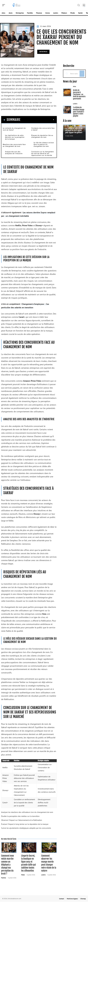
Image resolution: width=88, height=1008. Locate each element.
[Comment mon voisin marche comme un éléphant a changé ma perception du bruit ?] (8, 847)
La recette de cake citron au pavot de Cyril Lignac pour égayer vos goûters (73, 130)
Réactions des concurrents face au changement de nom (14, 145)
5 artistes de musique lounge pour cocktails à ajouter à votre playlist (78, 111)
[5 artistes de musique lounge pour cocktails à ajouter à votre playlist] (67, 109)
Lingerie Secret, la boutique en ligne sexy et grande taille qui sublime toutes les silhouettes (28, 863)
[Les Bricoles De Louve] (16, 5)
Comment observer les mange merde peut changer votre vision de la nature (48, 863)
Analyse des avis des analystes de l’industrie (13, 153)
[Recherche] (78, 5)
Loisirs (43, 875)
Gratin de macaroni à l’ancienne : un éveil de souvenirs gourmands (79, 94)
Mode (23, 875)
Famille (3, 878)
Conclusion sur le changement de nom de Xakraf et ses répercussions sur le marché (42, 153)
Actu (74, 86)
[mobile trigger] (4, 5)
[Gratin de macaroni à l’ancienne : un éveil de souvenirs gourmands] (67, 92)
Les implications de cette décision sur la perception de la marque (14, 137)
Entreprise (43, 52)
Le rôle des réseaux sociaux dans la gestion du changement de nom (44, 144)
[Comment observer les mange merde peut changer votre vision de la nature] (48, 847)
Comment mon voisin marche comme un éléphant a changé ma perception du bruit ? (7, 864)
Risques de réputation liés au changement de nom (42, 136)
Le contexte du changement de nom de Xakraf (14, 129)
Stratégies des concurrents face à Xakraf (42, 129)
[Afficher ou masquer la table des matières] (37, 119)
